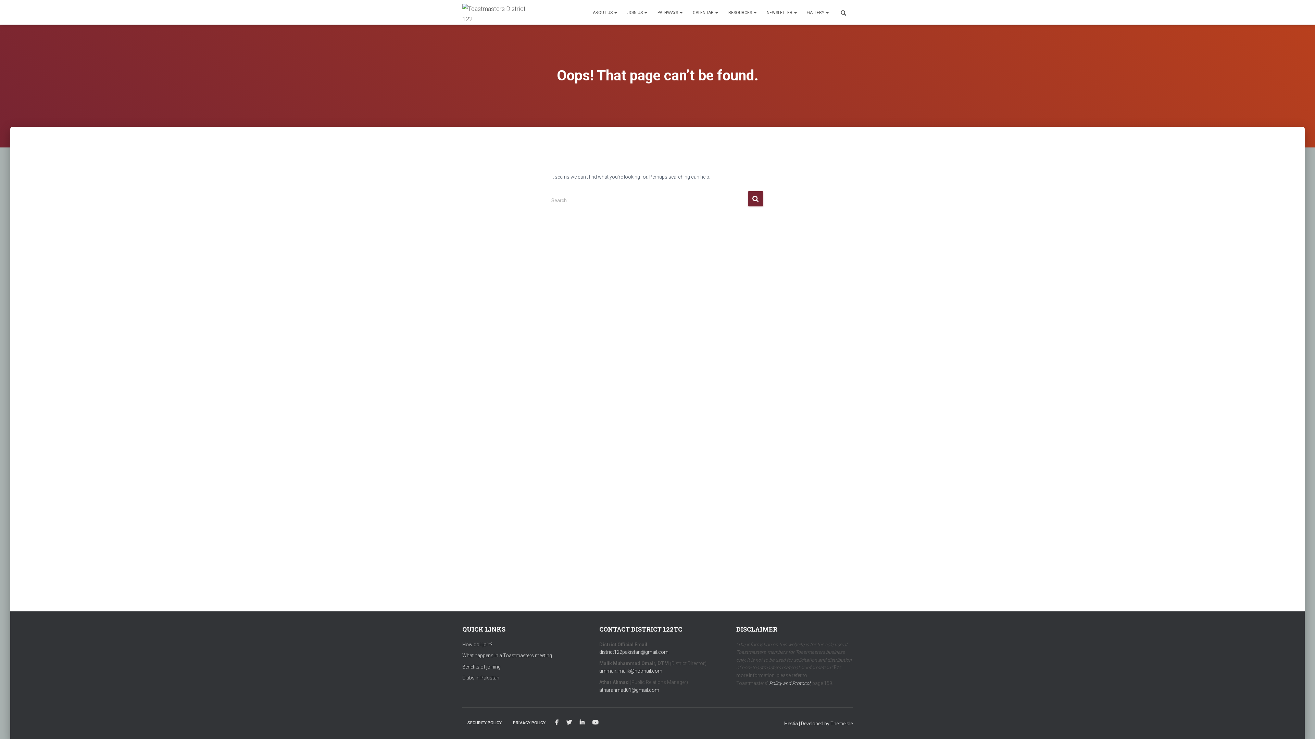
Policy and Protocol (789, 683)
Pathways (668, 12)
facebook (557, 722)
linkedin (582, 722)
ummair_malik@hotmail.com (630, 671)
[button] (615, 12)
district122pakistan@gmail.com (633, 652)
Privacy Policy (529, 723)
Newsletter (780, 12)
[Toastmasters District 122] (495, 12)
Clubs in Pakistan (480, 677)
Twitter (569, 722)
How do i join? (477, 644)
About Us (603, 12)
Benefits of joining (481, 667)
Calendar (704, 12)
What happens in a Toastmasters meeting (507, 655)
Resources (740, 12)
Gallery (816, 12)
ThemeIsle (841, 723)
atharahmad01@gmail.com (629, 690)
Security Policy (484, 723)
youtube (595, 722)
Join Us (635, 12)
